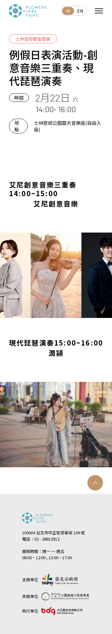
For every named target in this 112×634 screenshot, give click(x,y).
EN (80, 11)
